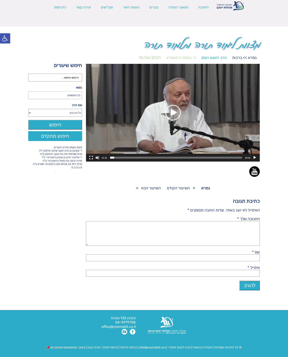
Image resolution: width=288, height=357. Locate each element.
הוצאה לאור (131, 7)
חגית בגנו (93, 347)
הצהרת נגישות (202, 347)
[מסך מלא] (91, 158)
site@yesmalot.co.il (153, 347)
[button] (5, 38)
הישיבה (203, 7)
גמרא (252, 57)
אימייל (253, 267)
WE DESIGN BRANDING (63, 347)
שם (256, 252)
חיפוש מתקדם (55, 136)
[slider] (176, 158)
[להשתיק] (97, 158)
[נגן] (255, 158)
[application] (173, 113)
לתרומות (60, 7)
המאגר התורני (178, 7)
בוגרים (153, 7)
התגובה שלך (248, 218)
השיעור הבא (151, 188)
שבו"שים (107, 7)
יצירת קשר (83, 7)
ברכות (237, 57)
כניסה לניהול (128, 347)
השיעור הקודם (178, 188)
